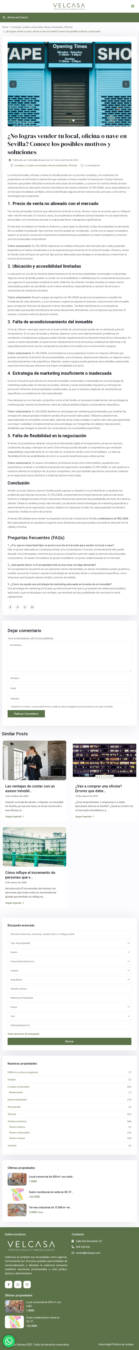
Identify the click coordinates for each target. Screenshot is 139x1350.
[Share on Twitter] (17, 607)
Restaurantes (16, 1092)
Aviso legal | (105, 1344)
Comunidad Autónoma (22, 961)
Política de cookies (123, 1344)
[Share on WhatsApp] (25, 607)
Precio (13, 1007)
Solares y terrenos (17, 1121)
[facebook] (8, 1284)
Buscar (69, 1041)
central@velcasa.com (88, 1252)
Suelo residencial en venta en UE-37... (51, 1192)
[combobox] (69, 943)
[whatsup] (18, 1284)
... (23, 810)
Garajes (12, 1079)
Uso (12, 1016)
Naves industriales (53, 27)
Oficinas (68, 27)
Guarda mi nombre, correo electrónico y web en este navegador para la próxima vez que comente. (62, 706)
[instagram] (27, 1284)
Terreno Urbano (17, 1138)
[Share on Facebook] (10, 607)
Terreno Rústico (17, 1127)
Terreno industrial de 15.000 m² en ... (51, 1207)
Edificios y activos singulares (23, 1072)
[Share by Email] (32, 607)
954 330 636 (83, 1246)
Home (5, 27)
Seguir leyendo (13, 816)
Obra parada (14, 1107)
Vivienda (12, 1145)
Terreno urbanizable (19, 1132)
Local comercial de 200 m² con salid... (52, 1176)
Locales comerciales (32, 27)
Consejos (16, 27)
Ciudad (14, 970)
